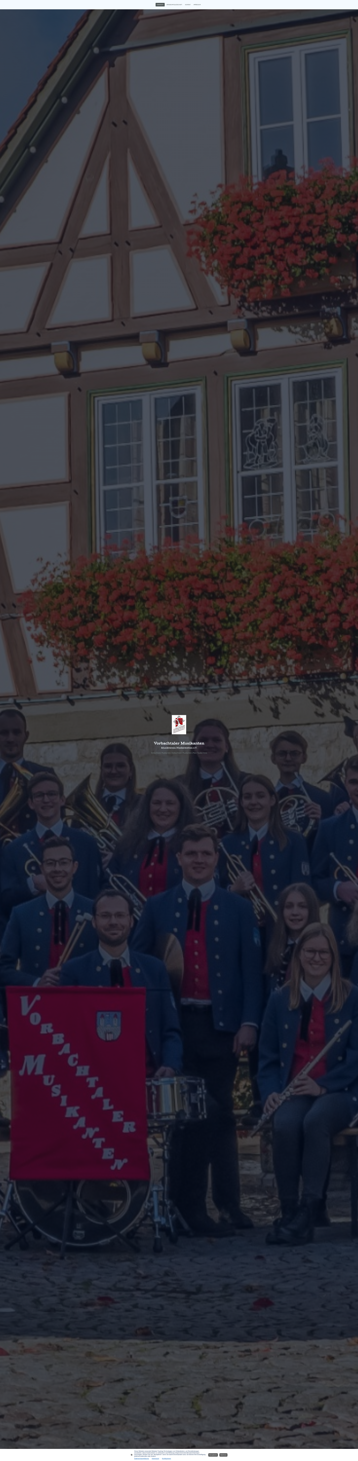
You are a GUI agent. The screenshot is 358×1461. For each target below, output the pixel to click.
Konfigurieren (166, 1458)
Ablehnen (223, 1455)
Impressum (155, 1458)
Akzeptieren (213, 1455)
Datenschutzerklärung (141, 1458)
